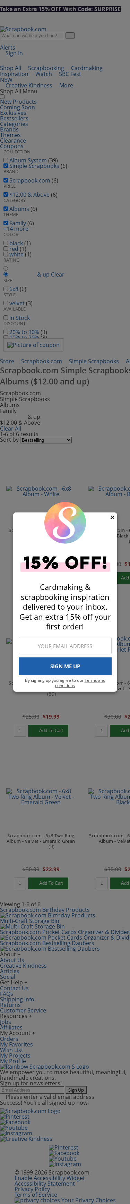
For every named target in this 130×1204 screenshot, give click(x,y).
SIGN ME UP (65, 666)
